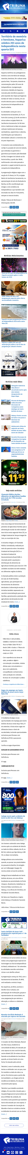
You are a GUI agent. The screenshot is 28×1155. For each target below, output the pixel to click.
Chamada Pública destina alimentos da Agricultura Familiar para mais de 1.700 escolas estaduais (13, 497)
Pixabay (16, 520)
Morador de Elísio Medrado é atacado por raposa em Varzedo (13, 1015)
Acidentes (13, 820)
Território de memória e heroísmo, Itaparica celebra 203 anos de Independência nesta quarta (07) (13, 43)
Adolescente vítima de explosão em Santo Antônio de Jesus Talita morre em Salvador (18, 429)
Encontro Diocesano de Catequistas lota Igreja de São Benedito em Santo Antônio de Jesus (18, 440)
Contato (22, 1147)
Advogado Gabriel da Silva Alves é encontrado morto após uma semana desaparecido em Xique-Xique (19, 391)
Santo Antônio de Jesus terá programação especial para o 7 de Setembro (14, 933)
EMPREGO (13, 696)
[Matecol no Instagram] (14, 221)
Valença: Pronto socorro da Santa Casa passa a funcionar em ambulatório (19, 419)
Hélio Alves (17, 1147)
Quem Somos (10, 1147)
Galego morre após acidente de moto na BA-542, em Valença (13, 817)
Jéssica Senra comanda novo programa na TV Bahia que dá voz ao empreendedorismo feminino (18, 452)
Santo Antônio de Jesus (16, 937)
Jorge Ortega (9, 520)
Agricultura (13, 502)
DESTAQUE (13, 52)
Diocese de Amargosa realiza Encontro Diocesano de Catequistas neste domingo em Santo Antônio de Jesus (18, 406)
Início (5, 1147)
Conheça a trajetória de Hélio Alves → (14, 684)
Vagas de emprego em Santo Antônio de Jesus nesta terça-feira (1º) (12, 692)
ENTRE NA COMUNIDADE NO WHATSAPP (14, 214)
